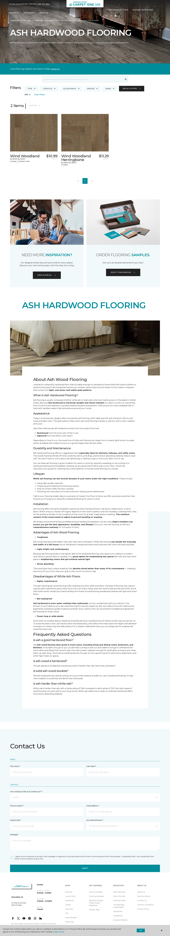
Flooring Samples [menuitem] (96, 896)
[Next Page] (92, 181)
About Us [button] (43, 13)
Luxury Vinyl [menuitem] (70, 896)
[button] (107, 15)
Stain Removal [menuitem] (119, 892)
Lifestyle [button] (47, 89)
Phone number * (17, 806)
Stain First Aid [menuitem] (119, 896)
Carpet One (15, 20)
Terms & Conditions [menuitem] (145, 905)
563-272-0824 (44, 4)
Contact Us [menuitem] (142, 900)
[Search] (126, 79)
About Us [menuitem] (141, 892)
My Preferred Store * (94, 820)
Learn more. (58, 932)
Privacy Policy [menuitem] (143, 909)
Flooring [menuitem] (68, 892)
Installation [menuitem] (118, 916)
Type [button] (30, 89)
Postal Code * (15, 820)
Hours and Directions (117, 10)
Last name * (91, 766)
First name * (15, 766)
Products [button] (14, 13)
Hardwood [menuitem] (69, 900)
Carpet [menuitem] (68, 905)
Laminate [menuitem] (69, 909)
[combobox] (83, 79)
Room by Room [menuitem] (143, 896)
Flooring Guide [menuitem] (119, 900)
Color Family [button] (69, 89)
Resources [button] (29, 13)
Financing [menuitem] (69, 922)
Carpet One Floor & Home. (29, 924)
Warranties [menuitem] (117, 911)
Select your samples (121, 272)
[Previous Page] (78, 181)
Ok (140, 930)
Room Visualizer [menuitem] (96, 892)
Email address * (92, 806)
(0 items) (115, 16)
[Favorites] (111, 15)
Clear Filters (39, 94)
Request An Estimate (143, 10)
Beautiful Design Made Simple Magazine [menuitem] (96, 902)
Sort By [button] (32, 106)
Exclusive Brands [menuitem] (120, 920)
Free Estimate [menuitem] (71, 918)
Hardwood (38, 20)
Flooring (26, 20)
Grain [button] (108, 89)
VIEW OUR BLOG (44, 275)
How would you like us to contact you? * (26, 791)
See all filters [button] (130, 88)
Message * (14, 834)
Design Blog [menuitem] (94, 910)
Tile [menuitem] (66, 913)
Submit (85, 868)
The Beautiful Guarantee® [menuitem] (119, 906)
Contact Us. (55, 69)
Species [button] (90, 89)
